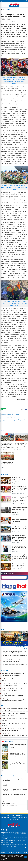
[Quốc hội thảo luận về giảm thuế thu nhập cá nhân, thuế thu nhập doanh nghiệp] (6, 566)
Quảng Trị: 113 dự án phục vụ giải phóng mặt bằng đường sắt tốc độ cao (19, 519)
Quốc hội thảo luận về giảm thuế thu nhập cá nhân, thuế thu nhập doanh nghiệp (19, 565)
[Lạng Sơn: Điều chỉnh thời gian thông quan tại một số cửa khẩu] (6, 529)
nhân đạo (15, 420)
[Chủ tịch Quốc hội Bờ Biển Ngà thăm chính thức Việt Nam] (6, 548)
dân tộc (8, 420)
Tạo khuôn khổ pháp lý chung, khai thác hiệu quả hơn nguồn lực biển (19, 479)
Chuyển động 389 (5, 817)
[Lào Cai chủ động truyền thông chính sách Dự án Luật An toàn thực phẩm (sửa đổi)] (6, 557)
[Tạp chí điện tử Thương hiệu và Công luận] (14, 825)
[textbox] (14, 577)
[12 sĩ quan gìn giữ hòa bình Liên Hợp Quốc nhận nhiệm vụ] (7, 456)
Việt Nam (22, 420)
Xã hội (2, 705)
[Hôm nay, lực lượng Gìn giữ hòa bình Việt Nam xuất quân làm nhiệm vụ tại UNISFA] (21, 437)
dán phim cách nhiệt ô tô (7, 801)
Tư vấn (9, 820)
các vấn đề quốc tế (16, 417)
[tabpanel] (14, 757)
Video (2, 629)
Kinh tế (12, 815)
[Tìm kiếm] (27, 1)
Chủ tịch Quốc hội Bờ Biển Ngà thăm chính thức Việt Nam (19, 547)
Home (3, 9)
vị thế (3, 420)
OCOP (25, 817)
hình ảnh (24, 417)
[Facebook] (1, 830)
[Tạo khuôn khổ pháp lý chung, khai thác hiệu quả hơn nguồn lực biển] (6, 480)
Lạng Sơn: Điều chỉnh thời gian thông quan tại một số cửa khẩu (19, 528)
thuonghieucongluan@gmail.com (10, 840)
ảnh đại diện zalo (5, 805)
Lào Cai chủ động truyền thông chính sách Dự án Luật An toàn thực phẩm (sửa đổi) (20, 556)
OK (25, 857)
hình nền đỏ (4, 807)
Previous (2, 771)
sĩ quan (17, 414)
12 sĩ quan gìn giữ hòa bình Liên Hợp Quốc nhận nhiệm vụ (7, 464)
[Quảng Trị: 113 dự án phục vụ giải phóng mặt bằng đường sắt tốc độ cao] (6, 520)
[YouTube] (3, 830)
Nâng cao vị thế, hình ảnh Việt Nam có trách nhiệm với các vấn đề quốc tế (13, 16)
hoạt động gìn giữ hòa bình (7, 414)
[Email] (6, 830)
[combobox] (14, 577)
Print (4, 409)
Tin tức (8, 9)
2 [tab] (15, 771)
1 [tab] (13, 771)
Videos (18, 820)
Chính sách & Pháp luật (17, 817)
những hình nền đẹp (6, 803)
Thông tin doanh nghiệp (7, 776)
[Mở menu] (1, 1)
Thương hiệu (19, 815)
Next (26, 771)
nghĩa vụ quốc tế (5, 417)
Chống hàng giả (8, 741)
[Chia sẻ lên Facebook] (26, 409)
